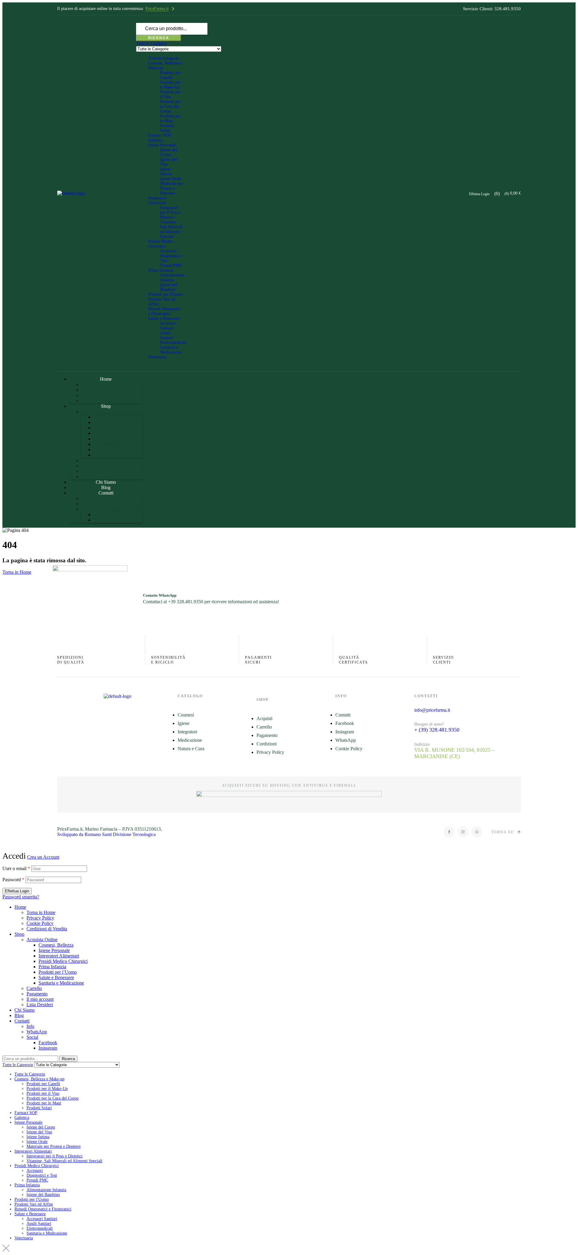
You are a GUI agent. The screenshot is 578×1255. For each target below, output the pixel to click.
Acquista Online (41, 939)
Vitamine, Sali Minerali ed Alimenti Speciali (171, 229)
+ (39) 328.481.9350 (436, 730)
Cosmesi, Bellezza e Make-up (39, 1079)
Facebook (48, 1042)
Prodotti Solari (167, 128)
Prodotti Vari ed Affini (33, 1204)
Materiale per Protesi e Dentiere (171, 188)
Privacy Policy (40, 917)
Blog (19, 1015)
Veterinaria (157, 357)
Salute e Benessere (163, 318)
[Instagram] (463, 831)
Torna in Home (16, 572)
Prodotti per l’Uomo (58, 972)
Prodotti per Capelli (170, 75)
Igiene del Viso (39, 1132)
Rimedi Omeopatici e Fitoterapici (164, 311)
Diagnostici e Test (41, 1175)
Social (32, 1037)
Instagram (48, 1048)
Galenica (155, 140)
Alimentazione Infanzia (172, 277)
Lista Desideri (39, 1004)
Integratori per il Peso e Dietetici (170, 212)
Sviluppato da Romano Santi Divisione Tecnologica (106, 834)
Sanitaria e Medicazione (171, 349)
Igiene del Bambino (168, 287)
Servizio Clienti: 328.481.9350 (492, 8)
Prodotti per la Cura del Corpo (170, 106)
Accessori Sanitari (168, 325)
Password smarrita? (20, 896)
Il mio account (40, 999)
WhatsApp (36, 1031)
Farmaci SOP (159, 135)
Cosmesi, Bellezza (56, 944)
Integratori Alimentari (157, 200)
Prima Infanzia (160, 270)
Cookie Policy (40, 923)
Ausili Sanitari (166, 335)
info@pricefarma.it (432, 710)
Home (20, 907)
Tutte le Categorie (163, 58)
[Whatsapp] (476, 831)
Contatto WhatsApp (159, 595)
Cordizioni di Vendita (46, 928)
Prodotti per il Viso (170, 94)
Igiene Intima (165, 171)
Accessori (168, 251)
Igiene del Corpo (168, 152)
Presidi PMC (171, 265)
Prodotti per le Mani (170, 118)
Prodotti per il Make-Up (170, 84)
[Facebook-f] (449, 831)
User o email (16, 868)
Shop (19, 934)
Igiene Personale (162, 145)
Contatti (22, 1020)
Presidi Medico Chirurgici (161, 243)
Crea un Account (43, 857)
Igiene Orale (170, 178)
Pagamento (37, 993)
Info (30, 1026)
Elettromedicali (173, 342)
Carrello (34, 988)
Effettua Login (17, 891)
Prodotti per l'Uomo (165, 294)
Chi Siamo (24, 1010)
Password (13, 879)
